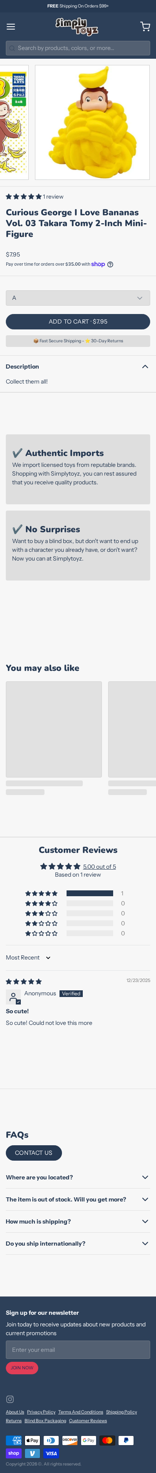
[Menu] (14, 27)
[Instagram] (10, 1399)
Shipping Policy (121, 1412)
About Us (15, 1412)
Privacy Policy (41, 1412)
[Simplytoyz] (78, 26)
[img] (24, 981)
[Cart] (142, 27)
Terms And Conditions (80, 1412)
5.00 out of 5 (99, 866)
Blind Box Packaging (45, 1420)
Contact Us (34, 1152)
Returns (14, 1420)
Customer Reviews (88, 1420)
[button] (24, 196)
